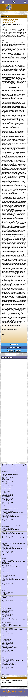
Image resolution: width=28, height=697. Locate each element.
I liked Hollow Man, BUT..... (8, 499)
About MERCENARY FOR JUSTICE (10, 589)
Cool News (6, 690)
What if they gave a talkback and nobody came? (13, 465)
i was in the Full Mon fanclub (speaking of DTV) (13, 525)
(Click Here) (21, 53)
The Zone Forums (21, 691)
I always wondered (6, 639)
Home (2, 690)
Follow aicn (14, 345)
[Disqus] (14, 409)
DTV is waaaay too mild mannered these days (12, 512)
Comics (9, 691)
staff (2, 25)
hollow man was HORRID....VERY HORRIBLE (12, 557)
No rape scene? (5, 593)
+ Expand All (23, 464)
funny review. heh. (6, 668)
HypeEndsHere (5, 570)
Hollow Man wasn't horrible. (8, 575)
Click (2, 337)
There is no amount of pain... (8, 495)
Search (12, 691)
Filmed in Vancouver (6, 491)
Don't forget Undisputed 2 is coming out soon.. (12, 660)
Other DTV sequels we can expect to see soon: (12, 533)
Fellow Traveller (5, 482)
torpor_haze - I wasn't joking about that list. (12, 548)
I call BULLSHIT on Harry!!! (8, 552)
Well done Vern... (6, 611)
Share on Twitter (15, 351)
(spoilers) (4, 520)
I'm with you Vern (6, 503)
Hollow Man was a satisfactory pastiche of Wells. (13, 601)
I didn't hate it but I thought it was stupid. (11, 486)
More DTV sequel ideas (7, 643)
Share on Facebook (14, 348)
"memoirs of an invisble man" (9, 664)
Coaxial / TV (11, 690)
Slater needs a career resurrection (10, 508)
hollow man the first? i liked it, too (10, 474)
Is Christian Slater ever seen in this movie (11, 625)
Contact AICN (18, 692)
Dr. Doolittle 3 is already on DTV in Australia (12, 566)
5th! (3, 478)
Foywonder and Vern (7, 634)
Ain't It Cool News (16, 7)
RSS (8, 692)
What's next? (5, 656)
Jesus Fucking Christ (7, 651)
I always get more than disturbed (9, 647)
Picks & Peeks (17, 690)
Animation (5, 691)
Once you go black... (6, 615)
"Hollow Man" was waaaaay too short (10, 516)
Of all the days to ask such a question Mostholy (13, 470)
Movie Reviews (23, 690)
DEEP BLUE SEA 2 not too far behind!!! (11, 529)
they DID (4, 597)
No (2, 673)
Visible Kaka (5, 584)
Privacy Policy (12, 692)
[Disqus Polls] (14, 375)
